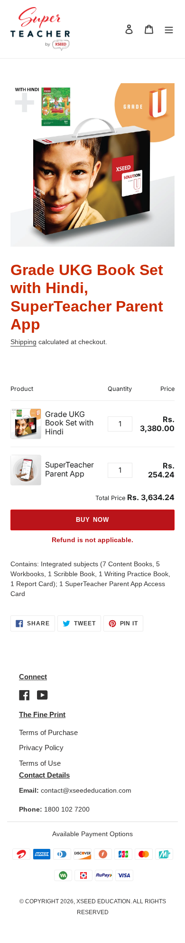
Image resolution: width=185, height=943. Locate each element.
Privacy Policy (41, 748)
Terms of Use (40, 763)
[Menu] (169, 29)
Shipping (23, 342)
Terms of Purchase (48, 732)
